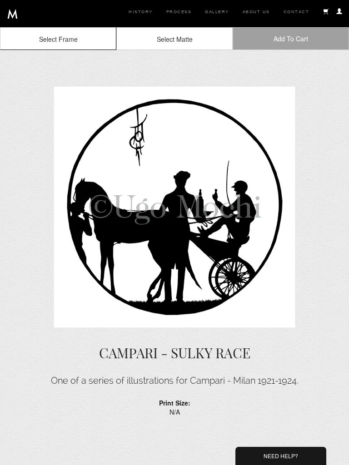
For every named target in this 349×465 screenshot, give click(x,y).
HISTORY (141, 12)
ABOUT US (256, 12)
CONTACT (296, 12)
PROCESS (179, 12)
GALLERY (217, 12)
